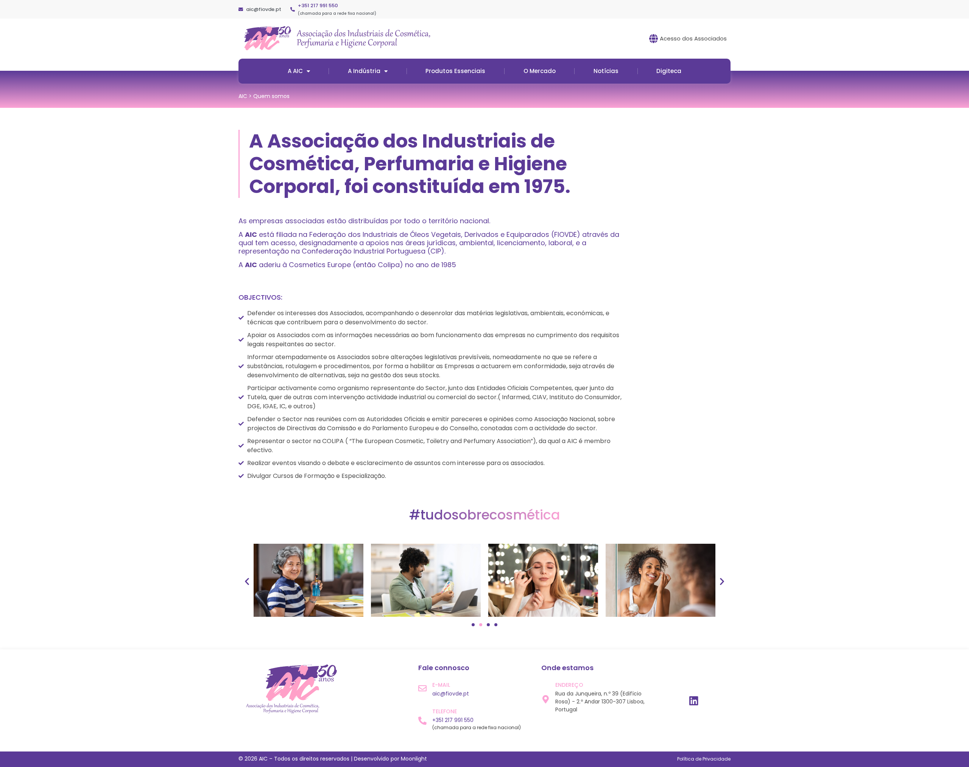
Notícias (606, 71)
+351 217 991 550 (318, 5)
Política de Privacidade (704, 759)
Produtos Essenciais (455, 71)
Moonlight (414, 758)
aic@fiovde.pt (450, 693)
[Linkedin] (694, 700)
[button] (247, 581)
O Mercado (539, 71)
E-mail (441, 685)
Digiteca (668, 71)
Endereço (569, 685)
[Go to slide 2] (480, 624)
